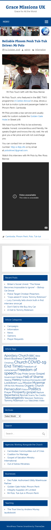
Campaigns (12, 326)
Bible (37, 356)
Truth (26, 401)
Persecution (13, 389)
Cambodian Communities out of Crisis (25, 451)
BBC (32, 355)
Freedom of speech (20, 371)
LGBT (43, 380)
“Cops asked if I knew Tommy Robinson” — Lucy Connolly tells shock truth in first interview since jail (25, 300)
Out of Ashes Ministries (18, 464)
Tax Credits (40, 395)
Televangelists (14, 397)
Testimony (38, 398)
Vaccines (33, 400)
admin (27, 50)
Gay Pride (22, 373)
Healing (7, 380)
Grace (19, 377)
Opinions (11, 336)
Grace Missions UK (25, 7)
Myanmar (38, 382)
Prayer (7, 392)
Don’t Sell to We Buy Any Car (21, 306)
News (10, 332)
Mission (27, 382)
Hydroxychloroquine (31, 380)
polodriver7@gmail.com (16, 150)
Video (41, 400)
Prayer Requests (15, 339)
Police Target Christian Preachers (23, 294)
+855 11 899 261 (17, 147)
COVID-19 (37, 362)
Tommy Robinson (14, 400)
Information (40, 50)
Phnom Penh (22, 236)
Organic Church (34, 385)
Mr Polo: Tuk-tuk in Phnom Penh (23, 493)
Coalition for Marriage (17, 454)
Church (20, 362)
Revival (24, 395)
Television (28, 398)
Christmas (9, 363)
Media (20, 383)
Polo (31, 236)
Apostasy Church (16, 355)
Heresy (16, 379)
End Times (13, 366)
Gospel (40, 373)
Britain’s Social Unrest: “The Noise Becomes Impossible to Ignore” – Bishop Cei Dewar (24, 287)
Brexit (7, 358)
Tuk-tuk (37, 236)
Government (10, 377)
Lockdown (10, 382)
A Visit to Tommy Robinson (20, 310)
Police (25, 389)
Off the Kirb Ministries (14, 386)
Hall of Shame (33, 377)
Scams (31, 395)
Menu (6, 21)
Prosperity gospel (24, 392)
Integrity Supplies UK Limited (21, 490)
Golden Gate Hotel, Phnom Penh (23, 486)
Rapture (40, 392)
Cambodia (10, 236)
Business (16, 358)
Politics (34, 388)
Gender (32, 374)
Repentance (11, 395)
